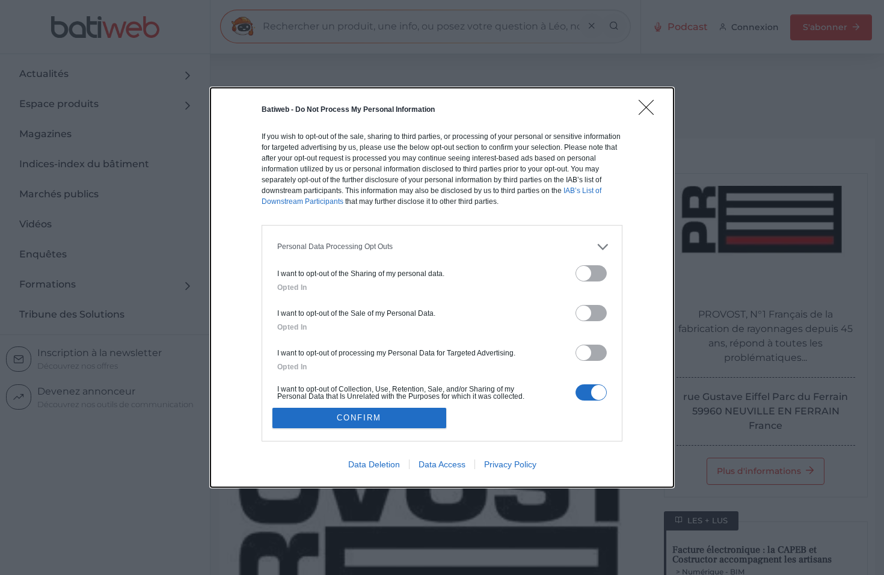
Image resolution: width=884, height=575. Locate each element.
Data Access (442, 464)
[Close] (650, 111)
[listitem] (442, 247)
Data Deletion (374, 464)
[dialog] (442, 288)
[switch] (591, 273)
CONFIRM (359, 417)
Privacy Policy (510, 464)
